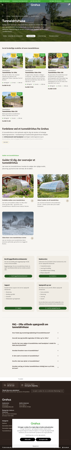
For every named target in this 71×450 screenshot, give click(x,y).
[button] (2, 4)
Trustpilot (20, 379)
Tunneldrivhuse (6, 431)
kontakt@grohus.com (7, 406)
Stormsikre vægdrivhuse (9, 428)
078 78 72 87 (5, 405)
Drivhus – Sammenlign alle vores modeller (17, 16)
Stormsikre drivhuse (8, 426)
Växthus (4, 423)
